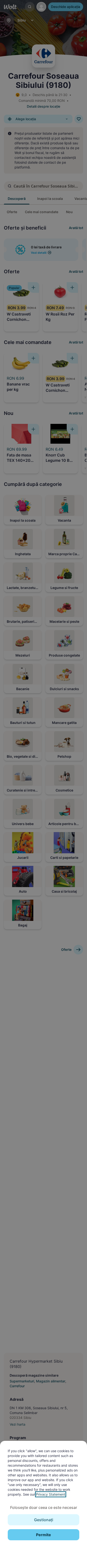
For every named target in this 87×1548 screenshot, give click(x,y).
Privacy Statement (50, 1494)
